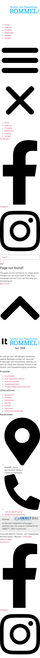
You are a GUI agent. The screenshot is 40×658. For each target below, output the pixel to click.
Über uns (8, 27)
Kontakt (7, 38)
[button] (20, 80)
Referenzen (9, 33)
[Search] (2, 261)
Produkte (8, 30)
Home (6, 25)
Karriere (7, 35)
